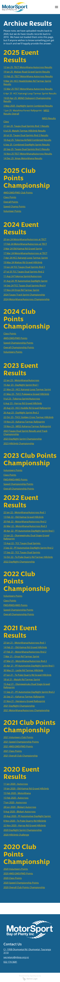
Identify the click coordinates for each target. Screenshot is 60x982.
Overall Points (10, 201)
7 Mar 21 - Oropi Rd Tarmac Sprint (21, 656)
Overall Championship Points (18, 614)
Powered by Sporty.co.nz (30, 976)
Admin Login (32, 979)
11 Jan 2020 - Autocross (15, 783)
